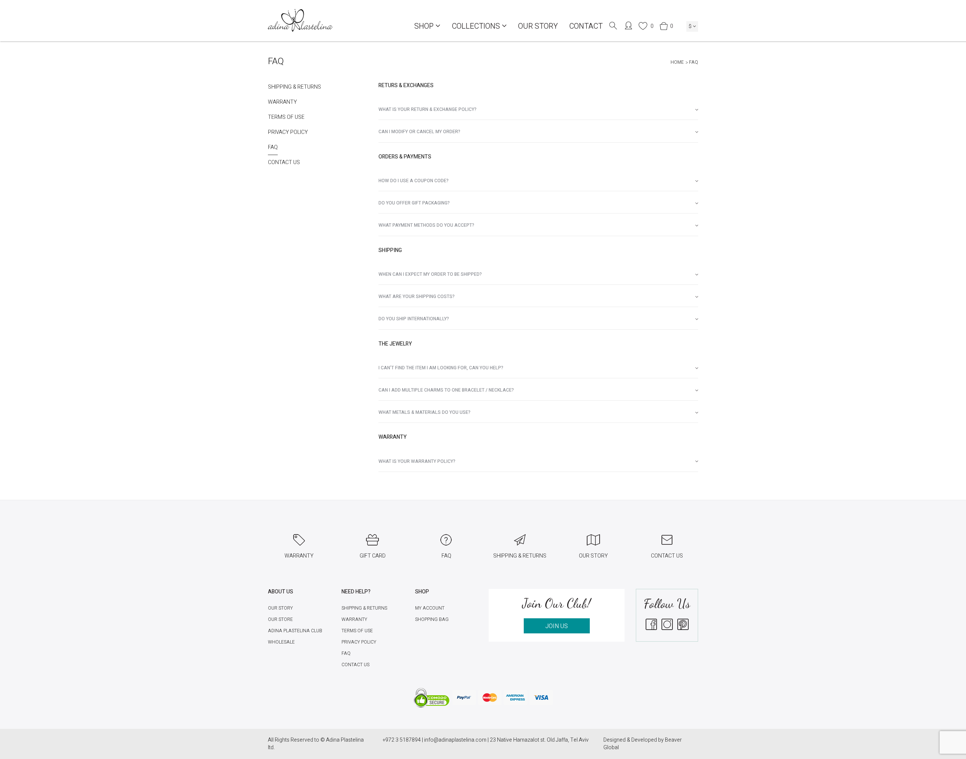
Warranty (282, 102)
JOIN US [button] (556, 626)
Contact (586, 26)
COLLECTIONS (477, 26)
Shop (424, 26)
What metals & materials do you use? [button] (424, 412)
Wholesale (281, 642)
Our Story (538, 26)
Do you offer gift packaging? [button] (414, 203)
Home (677, 62)
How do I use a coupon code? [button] (413, 180)
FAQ (273, 147)
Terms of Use (286, 117)
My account (430, 608)
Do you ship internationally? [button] (413, 318)
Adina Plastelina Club (295, 630)
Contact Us (284, 162)
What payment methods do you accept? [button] (426, 225)
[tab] (538, 110)
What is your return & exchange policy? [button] (427, 109)
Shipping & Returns (294, 87)
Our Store (280, 619)
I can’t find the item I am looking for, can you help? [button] (440, 367)
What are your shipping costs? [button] (416, 296)
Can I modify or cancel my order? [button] (419, 131)
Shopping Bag (432, 619)
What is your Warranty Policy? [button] (416, 461)
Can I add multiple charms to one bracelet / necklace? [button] (446, 390)
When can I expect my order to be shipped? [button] (430, 274)
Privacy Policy (288, 132)
